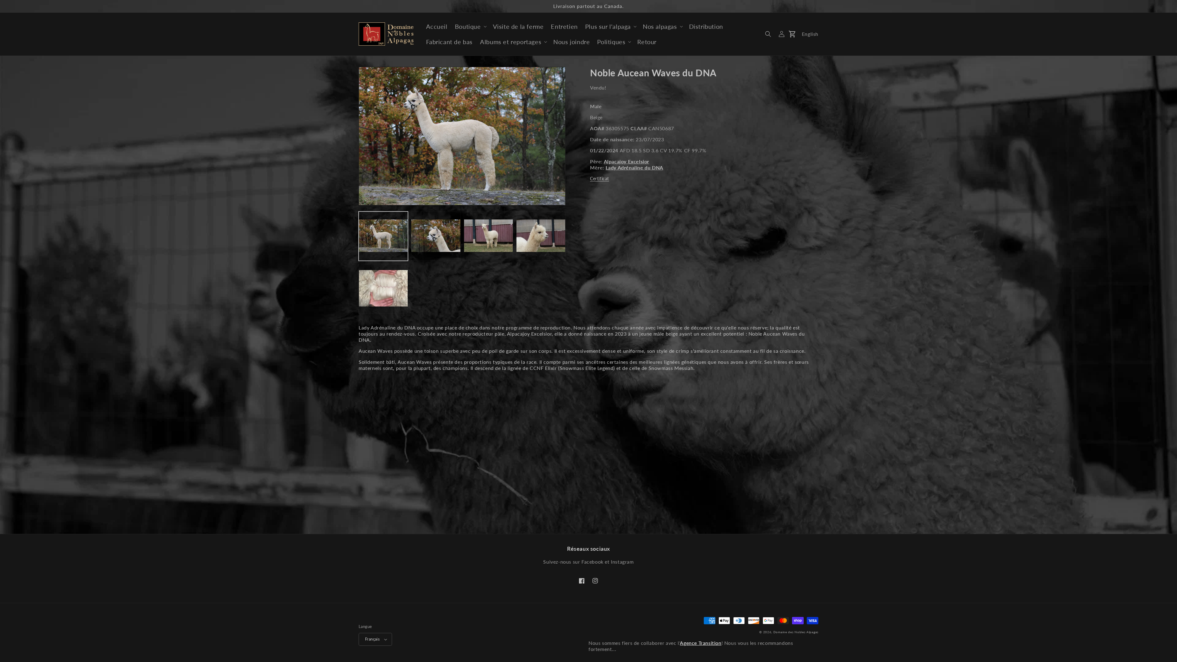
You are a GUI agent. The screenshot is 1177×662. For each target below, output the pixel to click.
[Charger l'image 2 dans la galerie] (435, 236)
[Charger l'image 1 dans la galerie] (383, 236)
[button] (470, 26)
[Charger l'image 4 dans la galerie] (541, 236)
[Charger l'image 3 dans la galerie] (488, 236)
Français (372, 639)
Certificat (599, 178)
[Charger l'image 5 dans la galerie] (383, 288)
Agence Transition (700, 643)
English (810, 34)
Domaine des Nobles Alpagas (795, 632)
